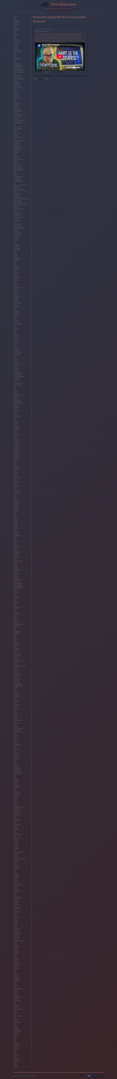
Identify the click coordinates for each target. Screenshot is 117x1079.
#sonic (15, 915)
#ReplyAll (16, 186)
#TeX (15, 210)
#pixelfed (16, 781)
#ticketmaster (17, 964)
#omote (16, 740)
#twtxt (15, 993)
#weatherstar (17, 1022)
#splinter (16, 918)
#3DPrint (16, 22)
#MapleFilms (17, 142)
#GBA (15, 99)
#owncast (16, 749)
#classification (18, 352)
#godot (16, 528)
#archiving (16, 260)
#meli (15, 669)
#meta (15, 677)
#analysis (16, 245)
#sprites (16, 923)
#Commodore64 (18, 68)
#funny (15, 498)
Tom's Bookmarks (63, 4)
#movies (16, 699)
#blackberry (17, 291)
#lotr (15, 641)
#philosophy (17, 771)
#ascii (15, 263)
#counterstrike (18, 383)
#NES (15, 154)
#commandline (18, 373)
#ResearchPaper (18, 188)
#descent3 (17, 410)
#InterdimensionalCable (20, 120)
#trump (16, 981)
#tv (14, 987)
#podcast (16, 792)
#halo (15, 549)
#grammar (16, 540)
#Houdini (16, 118)
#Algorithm (17, 43)
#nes (15, 715)
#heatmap (16, 556)
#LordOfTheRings (18, 137)
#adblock (16, 238)
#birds (15, 286)
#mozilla (16, 701)
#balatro (16, 275)
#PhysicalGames (18, 176)
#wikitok (16, 1045)
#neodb (16, 713)
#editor (15, 436)
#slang (15, 899)
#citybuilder (17, 349)
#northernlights (18, 732)
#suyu (15, 942)
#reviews (16, 860)
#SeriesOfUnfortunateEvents (22, 198)
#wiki (15, 1041)
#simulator (16, 896)
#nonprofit (16, 730)
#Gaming (16, 106)
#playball (16, 785)
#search (16, 882)
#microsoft (17, 680)
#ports (15, 804)
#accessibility (17, 234)
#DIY (15, 74)
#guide (15, 544)
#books (16, 304)
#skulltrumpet (17, 898)
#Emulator (16, 86)
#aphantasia (17, 250)
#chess (16, 339)
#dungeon (16, 429)
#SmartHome (17, 200)
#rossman (16, 869)
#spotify (16, 922)
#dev (15, 414)
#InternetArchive (18, 121)
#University (17, 221)
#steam (16, 930)
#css (15, 386)
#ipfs (15, 590)
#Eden (15, 80)
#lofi (15, 638)
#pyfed (15, 826)
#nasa (15, 711)
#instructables (17, 580)
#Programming (18, 180)
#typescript (17, 995)
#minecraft (17, 682)
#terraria (16, 954)
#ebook (16, 433)
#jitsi (15, 600)
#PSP (15, 173)
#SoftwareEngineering (20, 203)
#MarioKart (17, 144)
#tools (15, 973)
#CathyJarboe (17, 58)
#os (15, 747)
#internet (16, 581)
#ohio (15, 737)
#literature (16, 631)
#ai (14, 243)
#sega (15, 887)
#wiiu (15, 1040)
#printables (17, 812)
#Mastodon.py (17, 147)
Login (64, 11)
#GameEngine (17, 103)
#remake (16, 845)
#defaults (16, 407)
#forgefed (16, 482)
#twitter (16, 992)
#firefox (16, 472)
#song (15, 913)
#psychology (17, 819)
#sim (15, 894)
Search (58, 11)
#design (16, 412)
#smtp (15, 906)
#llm (15, 636)
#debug (16, 398)
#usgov (16, 1007)
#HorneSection (18, 116)
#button (16, 316)
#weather (16, 1021)
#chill (15, 340)
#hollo (15, 559)
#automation (17, 272)
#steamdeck (17, 932)
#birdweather (17, 287)
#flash (15, 475)
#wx (15, 1050)
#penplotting (17, 769)
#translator (17, 980)
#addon (16, 239)
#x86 (15, 1051)
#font (15, 479)
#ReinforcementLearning (20, 185)
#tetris (15, 959)
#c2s (15, 318)
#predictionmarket (19, 807)
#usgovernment (18, 1009)
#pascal (16, 759)
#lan (15, 610)
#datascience (17, 395)
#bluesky (16, 301)
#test (15, 956)
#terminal (16, 952)
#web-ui (16, 1026)
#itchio (15, 595)
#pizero (16, 783)
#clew (15, 356)
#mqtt (15, 703)
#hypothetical (17, 569)
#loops (15, 639)
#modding (16, 694)
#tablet (16, 945)
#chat (15, 333)
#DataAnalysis (18, 75)
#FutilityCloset (18, 97)
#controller (17, 380)
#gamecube (17, 503)
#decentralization (18, 402)
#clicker (16, 359)
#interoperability (18, 586)
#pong (15, 798)
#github (16, 518)
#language (17, 614)
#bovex (16, 309)
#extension (17, 457)
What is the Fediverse (43, 29)
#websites (16, 1034)
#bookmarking (18, 303)
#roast (15, 863)
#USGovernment (18, 217)
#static (15, 927)
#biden (15, 279)
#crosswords (17, 385)
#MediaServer (17, 149)
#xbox (15, 1053)
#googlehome (17, 535)
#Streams (16, 207)
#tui (15, 983)
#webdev (16, 1028)
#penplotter (17, 768)
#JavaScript (17, 127)
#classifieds (17, 354)
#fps (15, 489)
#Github (16, 108)
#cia (15, 344)
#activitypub (17, 236)
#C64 (15, 53)
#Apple (16, 46)
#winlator (16, 1046)
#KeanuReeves (18, 128)
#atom (15, 265)
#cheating (16, 337)
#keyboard (16, 607)
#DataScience (17, 77)
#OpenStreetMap (18, 169)
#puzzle (16, 821)
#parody (16, 757)
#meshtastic (17, 674)
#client (15, 361)
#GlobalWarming (18, 109)
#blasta (16, 292)
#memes (16, 672)
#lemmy (16, 617)
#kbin (15, 605)
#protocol (16, 816)
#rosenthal (17, 867)
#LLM (15, 132)
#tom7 (15, 969)
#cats (15, 327)
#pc (15, 761)
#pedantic (16, 764)
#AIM (15, 36)
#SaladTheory (17, 193)
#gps (15, 537)
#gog (15, 530)
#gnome (16, 527)
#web (15, 1024)
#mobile (16, 691)
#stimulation (17, 934)
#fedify (16, 465)
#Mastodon (17, 145)
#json (15, 604)
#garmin (16, 510)
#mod (15, 692)
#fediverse (46, 72)
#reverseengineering (19, 858)
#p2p (15, 751)
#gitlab (15, 520)
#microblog (17, 679)
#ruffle (15, 872)
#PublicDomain (18, 181)
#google (16, 533)
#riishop (16, 862)
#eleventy (16, 441)
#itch (15, 593)
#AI (15, 33)
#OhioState (17, 162)
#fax (15, 462)
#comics (16, 371)
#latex (15, 616)
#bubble (16, 315)
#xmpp (15, 1058)
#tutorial (16, 985)
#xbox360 (16, 1055)
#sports (16, 920)
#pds (15, 763)
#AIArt (15, 34)
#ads (15, 241)
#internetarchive (18, 583)
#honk (15, 563)
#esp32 (16, 455)
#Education (17, 82)
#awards (16, 274)
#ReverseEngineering (19, 190)
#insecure (16, 578)
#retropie (16, 857)
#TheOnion (17, 215)
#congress (16, 378)
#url (15, 1004)
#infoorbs (16, 574)
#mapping (16, 648)
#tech (15, 949)
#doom (15, 424)
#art (15, 262)
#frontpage (17, 492)
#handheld (16, 551)
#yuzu (15, 1063)
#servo (15, 892)
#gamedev (16, 504)
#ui (14, 1002)
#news (15, 722)
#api (15, 251)
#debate (16, 397)
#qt (14, 831)
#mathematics (17, 660)
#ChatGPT (16, 60)
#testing (16, 957)
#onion (15, 742)
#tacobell (16, 947)
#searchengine (18, 884)
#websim (16, 1033)
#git (15, 516)
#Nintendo (16, 157)
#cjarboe (16, 351)
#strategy (16, 935)
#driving (16, 426)
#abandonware (18, 233)
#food (15, 480)
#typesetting (17, 997)
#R (14, 183)
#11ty (15, 15)
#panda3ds (17, 754)
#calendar (16, 320)
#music (16, 706)
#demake (16, 409)
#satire (15, 879)
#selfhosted (17, 891)
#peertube (16, 766)
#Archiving (17, 50)
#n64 (15, 710)
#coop (15, 381)
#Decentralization (18, 79)
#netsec (16, 718)
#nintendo (16, 723)
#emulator (16, 446)
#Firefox (16, 96)
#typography (17, 1000)
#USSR (15, 219)
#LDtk (15, 130)
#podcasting (17, 793)
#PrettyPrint (17, 178)
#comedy (16, 369)
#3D (15, 19)
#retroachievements (19, 851)
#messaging (17, 675)
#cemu (15, 330)
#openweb (16, 745)
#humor (16, 566)
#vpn (15, 1017)
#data (15, 392)
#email (15, 443)
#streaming (17, 937)
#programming (18, 814)
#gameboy (16, 501)
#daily (15, 390)
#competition (17, 374)
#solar (15, 910)
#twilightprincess (18, 988)
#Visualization (17, 226)
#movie (16, 698)
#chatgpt (16, 335)
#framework (17, 491)
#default (16, 405)
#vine (15, 1012)
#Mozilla (16, 152)
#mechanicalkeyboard (20, 665)
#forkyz (16, 484)
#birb (15, 282)
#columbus (17, 368)
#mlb (15, 689)
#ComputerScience (19, 70)
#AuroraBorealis (18, 51)
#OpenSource (17, 168)
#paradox (16, 756)
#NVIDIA (16, 156)
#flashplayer (17, 477)
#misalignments (18, 686)
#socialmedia (17, 908)
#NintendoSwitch (18, 159)
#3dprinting (17, 29)
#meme (16, 670)
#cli (15, 357)
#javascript (17, 597)
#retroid (16, 855)
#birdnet (16, 284)
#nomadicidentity (18, 728)
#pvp (15, 822)
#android (16, 246)
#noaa (15, 725)
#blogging (16, 296)
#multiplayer (17, 704)
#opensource (17, 744)
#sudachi (16, 939)
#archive (16, 256)
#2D (15, 17)
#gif (15, 513)
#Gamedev (17, 104)
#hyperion (16, 568)
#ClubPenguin (17, 67)
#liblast (16, 619)
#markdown (17, 653)
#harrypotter (17, 552)
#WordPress (17, 229)
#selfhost (16, 889)
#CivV (15, 62)
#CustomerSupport (19, 72)
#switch (16, 944)
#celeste (16, 328)
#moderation (17, 696)
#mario (15, 651)
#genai (15, 511)
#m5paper (16, 643)
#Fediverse (17, 94)
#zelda (15, 1065)
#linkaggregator (18, 624)
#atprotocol (17, 268)
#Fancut (16, 92)
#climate (16, 362)
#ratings (16, 839)
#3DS (15, 26)
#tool (15, 971)
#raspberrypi (17, 838)
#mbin (15, 663)
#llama (15, 634)
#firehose (16, 474)
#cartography (17, 323)
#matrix (16, 662)
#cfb (15, 332)
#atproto (16, 267)
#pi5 (15, 776)
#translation (17, 978)
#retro (15, 850)
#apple (15, 255)
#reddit (15, 843)
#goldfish (16, 532)
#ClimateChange (18, 65)
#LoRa (15, 135)
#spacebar (16, 916)
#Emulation (17, 84)
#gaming (16, 508)
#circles (16, 345)
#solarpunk (17, 911)
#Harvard (16, 113)
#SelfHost (16, 195)
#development (17, 415)
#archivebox (17, 258)
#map (15, 646)
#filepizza (16, 468)
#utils (15, 1010)
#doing (15, 421)
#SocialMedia (17, 202)
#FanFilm (16, 91)
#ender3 (16, 451)
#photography (17, 773)
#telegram (16, 951)
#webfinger (17, 1029)
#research (16, 848)
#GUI (15, 101)
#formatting (17, 486)
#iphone (16, 592)
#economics (17, 434)
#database (16, 393)
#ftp (15, 494)
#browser (16, 311)
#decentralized (18, 404)
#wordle (16, 1048)
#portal (16, 802)
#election (16, 439)
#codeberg (17, 364)
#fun (15, 496)
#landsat (16, 612)
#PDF (15, 171)
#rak (15, 836)
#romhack (16, 865)
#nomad (16, 727)
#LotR (15, 139)
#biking (16, 280)
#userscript (17, 1005)
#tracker (16, 975)
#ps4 (15, 817)
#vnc (15, 1014)
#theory (16, 961)
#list (15, 629)
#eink (15, 438)
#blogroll (16, 298)
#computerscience (19, 376)
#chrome (16, 342)
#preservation (17, 809)
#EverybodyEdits (18, 87)
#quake (16, 833)
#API (15, 38)
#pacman (16, 752)
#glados (16, 521)
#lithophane (17, 633)
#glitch (15, 523)
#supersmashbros (18, 940)
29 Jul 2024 (38, 31)
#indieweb (16, 573)
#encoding (16, 448)
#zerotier (16, 1067)
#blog (15, 294)
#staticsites (17, 928)
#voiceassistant (18, 1016)
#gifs (15, 515)
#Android (16, 44)
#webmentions (18, 1031)
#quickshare (17, 834)
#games (16, 506)
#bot (15, 308)
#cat (15, 325)
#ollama (16, 739)
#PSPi (15, 174)
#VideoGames (17, 224)
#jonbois (16, 602)
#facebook (17, 458)
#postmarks (17, 805)
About (53, 11)
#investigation (17, 588)
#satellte (16, 877)
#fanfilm (16, 460)
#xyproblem (17, 1060)
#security (16, 886)
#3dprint (16, 27)
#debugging (17, 400)
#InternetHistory (18, 123)
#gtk (15, 542)
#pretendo (16, 810)
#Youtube (16, 231)
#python (16, 828)
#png (15, 790)
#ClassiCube (17, 63)
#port (15, 800)
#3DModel (16, 21)
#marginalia (17, 650)
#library (16, 621)
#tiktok (15, 966)
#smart (15, 903)
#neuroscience (18, 720)
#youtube (16, 1062)
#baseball (16, 277)
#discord (16, 417)
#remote (16, 846)
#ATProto (16, 39)
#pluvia (16, 788)
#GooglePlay (17, 111)
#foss (15, 487)
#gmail (15, 525)
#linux (15, 627)
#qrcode (16, 829)
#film (15, 470)
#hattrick (16, 554)
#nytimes (16, 735)
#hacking (16, 545)
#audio (15, 270)
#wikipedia (16, 1043)
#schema (16, 881)
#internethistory (18, 585)
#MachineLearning (19, 140)
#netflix (16, 716)
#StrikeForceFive (18, 209)
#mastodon (17, 657)
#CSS (15, 56)
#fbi (15, 463)
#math (15, 658)
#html (15, 564)
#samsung (16, 874)
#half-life (16, 547)
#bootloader (17, 306)
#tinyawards (17, 968)
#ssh (15, 925)
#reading (16, 841)
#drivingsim (17, 427)
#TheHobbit (17, 212)
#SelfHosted (17, 197)
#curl (15, 388)
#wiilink (16, 1038)
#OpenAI (16, 164)
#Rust (15, 192)
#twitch (16, 990)
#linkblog (16, 626)
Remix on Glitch (96, 1076)
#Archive (16, 48)
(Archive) (48, 31)
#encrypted (17, 450)
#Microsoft (17, 150)
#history (16, 557)
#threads (16, 963)
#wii (15, 1036)
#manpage (17, 645)
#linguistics (17, 622)
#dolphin (16, 422)
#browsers (16, 313)
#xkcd (15, 1057)
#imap (15, 571)
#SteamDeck (17, 205)
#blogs (15, 299)
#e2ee (15, 431)
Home (16, 1076)
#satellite (16, 875)
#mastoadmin (17, 655)
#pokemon (16, 795)
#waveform (17, 1019)
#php (15, 775)
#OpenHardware (18, 166)
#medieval (16, 667)
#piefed (16, 778)
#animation (17, 248)
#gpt (15, 539)
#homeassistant (18, 561)
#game (15, 499)
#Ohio (15, 161)
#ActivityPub (17, 41)
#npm (15, 733)
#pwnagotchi (17, 824)
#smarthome (17, 904)
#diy (15, 419)
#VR (15, 222)
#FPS (15, 89)
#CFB (15, 55)
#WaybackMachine (19, 227)
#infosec (16, 576)
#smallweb (17, 901)
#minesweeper (18, 684)
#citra (15, 347)
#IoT (15, 125)
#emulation (17, 445)
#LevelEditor (17, 133)
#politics (16, 797)
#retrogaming (17, 853)
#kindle (16, 609)
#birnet (15, 289)
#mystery (16, 708)
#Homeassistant (18, 115)
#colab (15, 366)
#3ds (15, 31)
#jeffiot (16, 598)
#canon (16, 321)
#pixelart (16, 780)
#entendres (17, 453)
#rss (15, 870)
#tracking (16, 976)
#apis (15, 253)
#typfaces (16, 998)
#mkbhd (16, 687)
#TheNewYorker (18, 214)
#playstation (17, 786)
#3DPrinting (17, 24)
